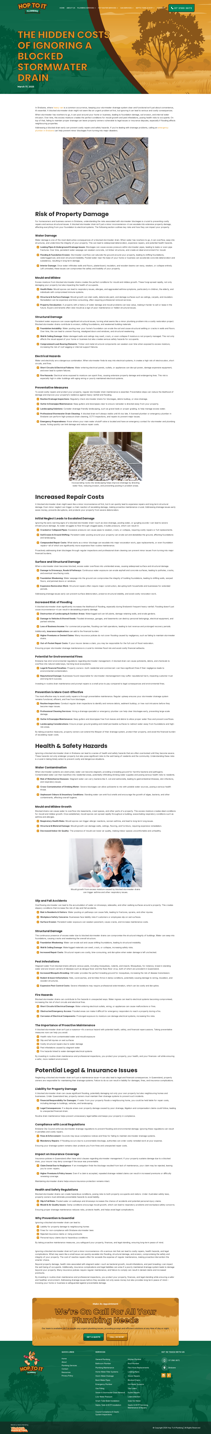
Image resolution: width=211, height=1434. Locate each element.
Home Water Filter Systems (106, 1372)
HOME (62, 8)
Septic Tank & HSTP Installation (108, 1405)
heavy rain (58, 107)
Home (64, 1359)
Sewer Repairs (134, 1376)
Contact (161, 8)
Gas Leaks (132, 1388)
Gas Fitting (99, 1388)
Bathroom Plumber (103, 1363)
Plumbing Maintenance (104, 1368)
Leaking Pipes (133, 1372)
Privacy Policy (67, 1376)
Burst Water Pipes (102, 1380)
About (64, 1362)
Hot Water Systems (136, 1384)
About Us (71, 8)
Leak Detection (134, 1397)
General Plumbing (102, 1359)
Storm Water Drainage (104, 1376)
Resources (66, 1372)
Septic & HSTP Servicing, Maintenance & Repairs (138, 1406)
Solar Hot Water (134, 1401)
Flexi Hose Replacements (138, 1368)
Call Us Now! (117, 1337)
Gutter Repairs (134, 1393)
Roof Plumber (133, 1363)
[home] (32, 8)
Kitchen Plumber (134, 1359)
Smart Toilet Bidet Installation (107, 1401)
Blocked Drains (134, 1380)
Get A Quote (93, 1337)
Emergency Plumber (103, 1384)
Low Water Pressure (103, 1397)
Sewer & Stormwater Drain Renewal (110, 1393)
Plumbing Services (85, 8)
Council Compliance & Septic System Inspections (107, 1413)
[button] (86, 8)
